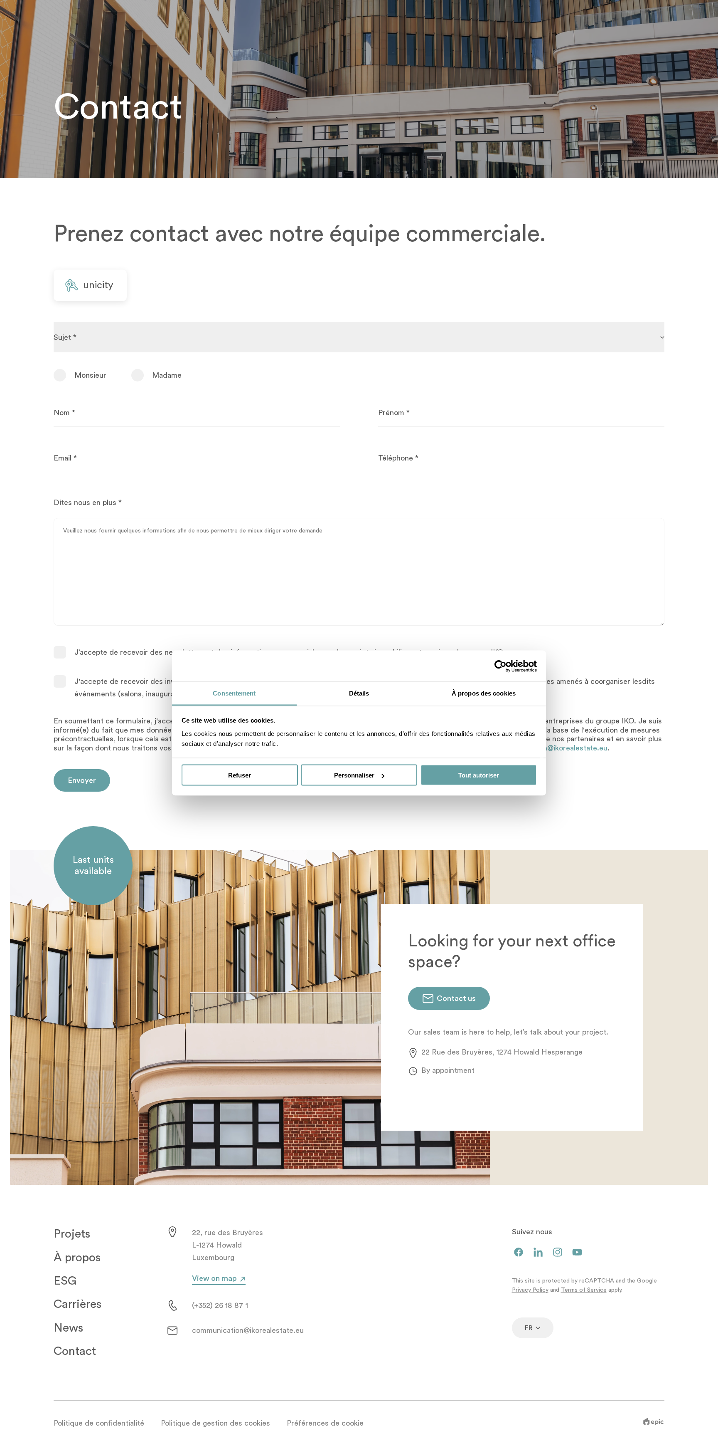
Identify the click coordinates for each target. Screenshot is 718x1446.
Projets (72, 1234)
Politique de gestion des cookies (215, 1423)
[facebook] (518, 1252)
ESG (65, 1281)
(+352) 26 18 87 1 (220, 1305)
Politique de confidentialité (99, 1423)
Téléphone (398, 458)
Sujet (65, 337)
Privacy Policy (530, 1290)
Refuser (239, 775)
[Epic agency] (653, 1423)
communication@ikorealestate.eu (248, 1330)
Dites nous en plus (88, 502)
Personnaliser (354, 775)
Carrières (77, 1304)
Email (65, 458)
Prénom (394, 412)
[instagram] (557, 1252)
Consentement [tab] (234, 693)
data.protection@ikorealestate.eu (551, 748)
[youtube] (577, 1252)
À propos (77, 1257)
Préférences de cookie (325, 1423)
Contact (75, 1351)
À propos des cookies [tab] (484, 693)
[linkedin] (538, 1252)
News (68, 1328)
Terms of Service (584, 1290)
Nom (64, 412)
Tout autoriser (478, 775)
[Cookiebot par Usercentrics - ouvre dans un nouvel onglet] (500, 666)
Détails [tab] (359, 693)
